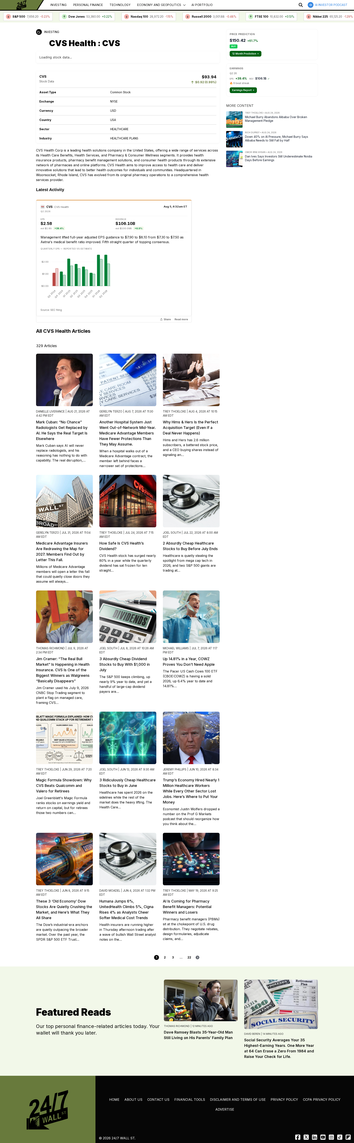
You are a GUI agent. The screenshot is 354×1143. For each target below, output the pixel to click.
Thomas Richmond (177, 1008)
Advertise (224, 1091)
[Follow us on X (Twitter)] (306, 1119)
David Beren (252, 1015)
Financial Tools (189, 1081)
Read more (181, 301)
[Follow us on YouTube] (323, 1119)
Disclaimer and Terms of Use (238, 1081)
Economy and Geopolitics (159, 5)
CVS (49, 188)
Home (114, 1081)
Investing (58, 5)
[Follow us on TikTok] (339, 1119)
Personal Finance (88, 5)
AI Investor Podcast (331, 5)
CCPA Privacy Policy (321, 1081)
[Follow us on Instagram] (331, 1119)
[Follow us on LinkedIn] (314, 1119)
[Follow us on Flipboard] (348, 1119)
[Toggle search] (300, 5)
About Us (133, 1081)
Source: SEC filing (51, 291)
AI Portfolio (202, 5)
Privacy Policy (284, 1081)
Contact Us (158, 1081)
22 (189, 939)
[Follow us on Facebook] (297, 1119)
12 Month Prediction (245, 53)
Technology (120, 5)
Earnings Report (243, 90)
